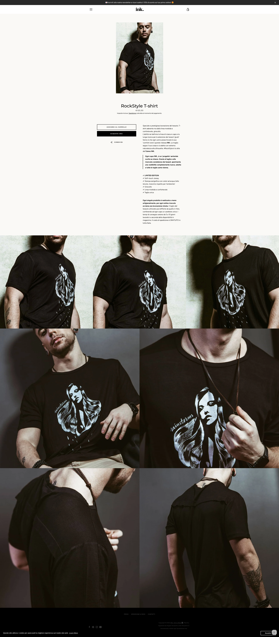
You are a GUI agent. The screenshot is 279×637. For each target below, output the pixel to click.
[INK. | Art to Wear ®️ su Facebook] (89, 627)
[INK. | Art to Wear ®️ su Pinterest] (93, 627)
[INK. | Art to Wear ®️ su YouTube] (100, 627)
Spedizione (132, 113)
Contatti (151, 614)
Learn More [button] (73, 633)
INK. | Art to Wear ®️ (176, 623)
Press (126, 614)
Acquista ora (116, 133)
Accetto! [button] (268, 633)
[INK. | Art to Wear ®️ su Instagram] (97, 627)
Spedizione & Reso (138, 614)
